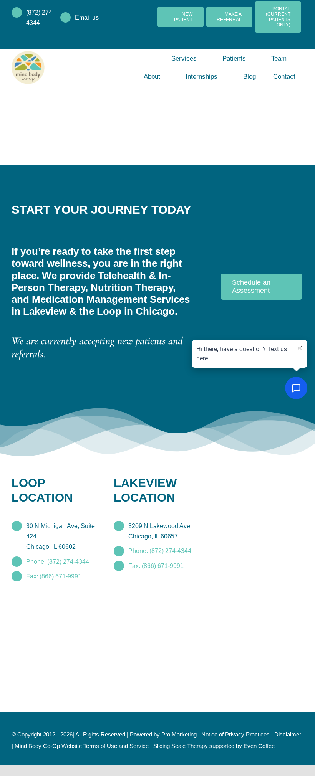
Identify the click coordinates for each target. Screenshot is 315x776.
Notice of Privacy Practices (251, 734)
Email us (87, 17)
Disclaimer (26, 745)
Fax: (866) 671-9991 (53, 575)
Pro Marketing (191, 734)
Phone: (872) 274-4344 (58, 561)
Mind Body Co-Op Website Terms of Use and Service (115, 745)
